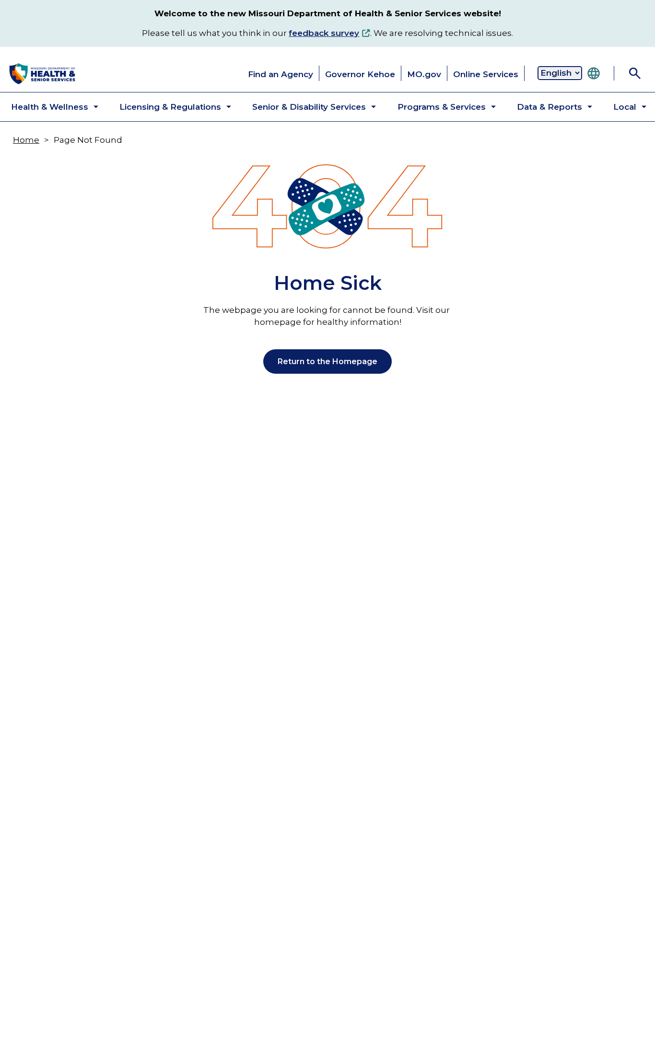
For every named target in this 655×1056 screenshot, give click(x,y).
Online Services (485, 74)
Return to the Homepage (327, 361)
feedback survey (324, 33)
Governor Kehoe (360, 74)
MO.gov (424, 74)
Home (26, 140)
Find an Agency (280, 74)
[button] (46, 106)
